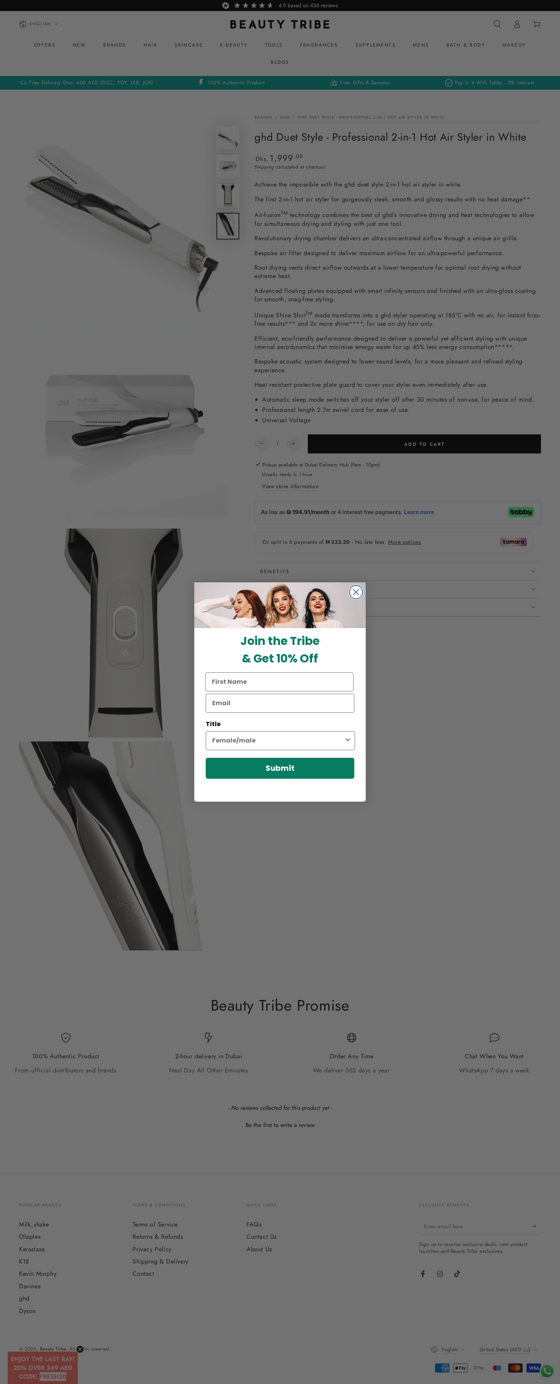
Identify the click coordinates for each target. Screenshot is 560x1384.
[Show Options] (348, 740)
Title (213, 724)
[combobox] (278, 740)
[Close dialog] (356, 592)
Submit (280, 768)
